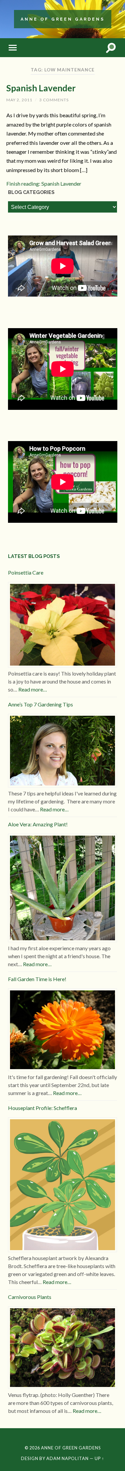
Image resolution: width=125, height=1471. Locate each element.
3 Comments (54, 99)
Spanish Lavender (41, 88)
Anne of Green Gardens (63, 19)
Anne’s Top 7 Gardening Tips (40, 704)
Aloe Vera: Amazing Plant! (38, 824)
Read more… (32, 689)
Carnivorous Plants (29, 1297)
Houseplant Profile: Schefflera (42, 1108)
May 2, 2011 (19, 99)
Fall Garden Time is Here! (37, 979)
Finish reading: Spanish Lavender (43, 183)
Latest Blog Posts (34, 556)
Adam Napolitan (67, 1458)
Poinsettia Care (25, 572)
